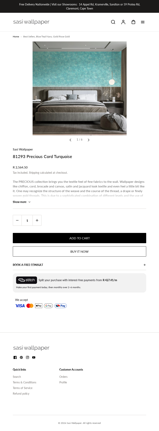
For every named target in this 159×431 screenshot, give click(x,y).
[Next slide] (88, 139)
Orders (63, 376)
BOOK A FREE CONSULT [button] (28, 264)
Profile (63, 382)
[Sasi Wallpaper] (36, 348)
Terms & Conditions (24, 382)
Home (16, 36)
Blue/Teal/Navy (44, 36)
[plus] (37, 220)
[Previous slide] (70, 139)
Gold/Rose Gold (61, 36)
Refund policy (21, 393)
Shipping (34, 172)
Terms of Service (22, 388)
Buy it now (79, 251)
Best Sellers (29, 36)
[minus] (17, 220)
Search (17, 376)
